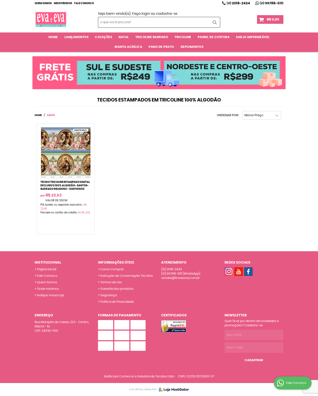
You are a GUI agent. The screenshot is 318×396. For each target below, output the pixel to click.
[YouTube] (238, 271)
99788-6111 (271, 3)
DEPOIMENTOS (192, 46)
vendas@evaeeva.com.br (180, 278)
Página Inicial (46, 269)
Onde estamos (48, 288)
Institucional (48, 262)
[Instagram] (229, 271)
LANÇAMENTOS (76, 37)
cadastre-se (166, 13)
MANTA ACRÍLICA (128, 46)
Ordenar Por (227, 115)
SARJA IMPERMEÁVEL (253, 37)
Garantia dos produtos (116, 288)
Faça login (141, 13)
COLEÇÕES (103, 37)
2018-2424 (238, 3)
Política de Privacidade (117, 301)
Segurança (108, 295)
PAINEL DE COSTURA (214, 37)
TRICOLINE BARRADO (151, 37)
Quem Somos (43, 3)
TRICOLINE (183, 37)
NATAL (124, 37)
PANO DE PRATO (161, 46)
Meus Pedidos (63, 3)
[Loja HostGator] (172, 389)
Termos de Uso (111, 282)
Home (53, 37)
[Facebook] (248, 271)
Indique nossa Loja (50, 295)
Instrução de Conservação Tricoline (126, 275)
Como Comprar (112, 269)
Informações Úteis (116, 262)
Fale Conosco (84, 3)
